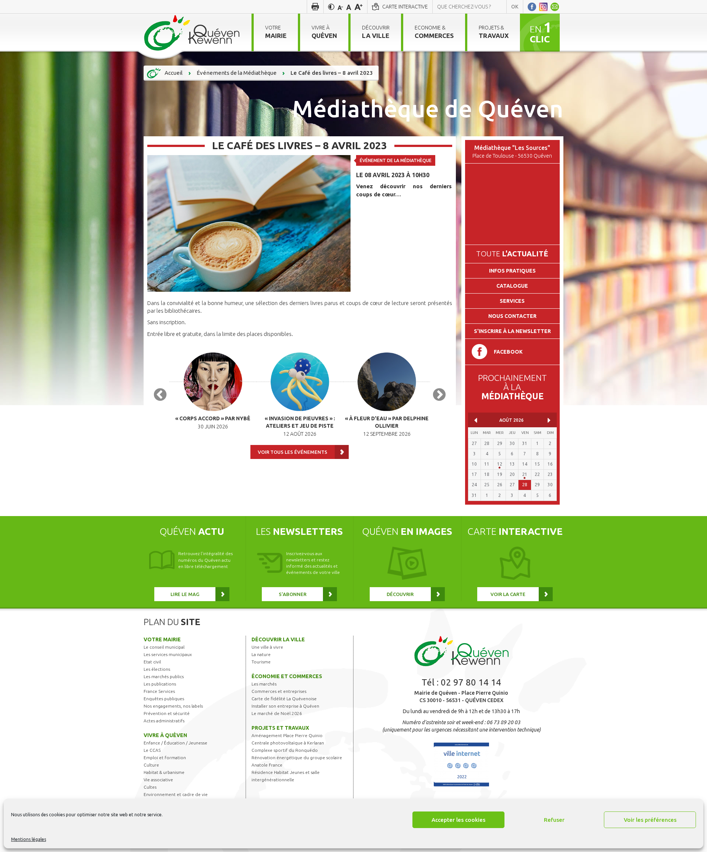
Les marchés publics (164, 676)
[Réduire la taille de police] (340, 6)
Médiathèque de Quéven (427, 108)
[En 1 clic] (540, 32)
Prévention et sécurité (167, 713)
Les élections (157, 669)
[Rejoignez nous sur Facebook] (532, 6)
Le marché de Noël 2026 (277, 713)
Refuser (554, 820)
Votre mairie (162, 639)
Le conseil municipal (164, 647)
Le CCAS (152, 750)
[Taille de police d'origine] (349, 6)
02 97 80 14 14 (471, 682)
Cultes (150, 787)
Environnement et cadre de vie (176, 794)
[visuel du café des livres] (249, 223)
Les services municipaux (168, 654)
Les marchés (264, 683)
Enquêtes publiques (164, 698)
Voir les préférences (650, 820)
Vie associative (158, 779)
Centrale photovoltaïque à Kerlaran (288, 742)
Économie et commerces (287, 676)
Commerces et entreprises (279, 691)
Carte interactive (405, 7)
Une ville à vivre (267, 647)
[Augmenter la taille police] (358, 6)
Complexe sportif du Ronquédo (285, 750)
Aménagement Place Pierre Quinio (287, 735)
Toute (512, 253)
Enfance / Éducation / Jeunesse (175, 742)
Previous (160, 395)
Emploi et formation (165, 757)
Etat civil (152, 661)
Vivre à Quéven (165, 735)
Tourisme (261, 661)
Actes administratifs (164, 720)
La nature (261, 654)
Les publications (160, 683)
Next (439, 395)
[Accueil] (192, 32)
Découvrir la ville (278, 639)
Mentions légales (28, 839)
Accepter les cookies (458, 820)
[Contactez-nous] (554, 6)
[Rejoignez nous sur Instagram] (543, 6)
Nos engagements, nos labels (173, 706)
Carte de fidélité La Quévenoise (284, 698)
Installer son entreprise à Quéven (285, 706)
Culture (151, 764)
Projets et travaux (280, 728)
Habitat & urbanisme (164, 772)
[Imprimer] (315, 6)
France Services (159, 691)
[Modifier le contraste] (331, 6)
